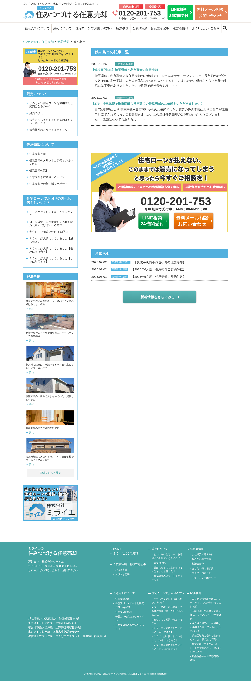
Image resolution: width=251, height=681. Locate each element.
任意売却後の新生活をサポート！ (49, 183)
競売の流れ (36, 113)
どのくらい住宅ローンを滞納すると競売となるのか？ (51, 105)
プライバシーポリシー (204, 577)
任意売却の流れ (38, 170)
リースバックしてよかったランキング (51, 213)
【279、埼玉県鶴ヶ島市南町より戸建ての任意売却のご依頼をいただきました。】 (147, 103)
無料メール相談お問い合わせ (210, 12)
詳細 (31, 309)
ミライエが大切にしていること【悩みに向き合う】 (51, 250)
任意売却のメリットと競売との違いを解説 (51, 162)
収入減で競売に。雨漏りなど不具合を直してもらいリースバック (205, 627)
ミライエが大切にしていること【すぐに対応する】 (51, 260)
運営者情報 (180, 28)
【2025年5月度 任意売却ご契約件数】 (138, 276)
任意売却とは (37, 153)
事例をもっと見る (50, 472)
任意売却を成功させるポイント (48, 177)
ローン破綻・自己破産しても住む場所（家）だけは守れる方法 (51, 223)
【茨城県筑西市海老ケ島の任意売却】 (138, 262)
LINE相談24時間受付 (178, 12)
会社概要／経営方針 (202, 554)
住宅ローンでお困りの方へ (93, 28)
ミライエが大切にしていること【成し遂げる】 (51, 240)
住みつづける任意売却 (72, 12)
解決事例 (122, 28)
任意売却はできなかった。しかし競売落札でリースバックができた (205, 648)
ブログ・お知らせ (201, 573)
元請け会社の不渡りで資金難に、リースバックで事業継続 (205, 615)
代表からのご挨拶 (201, 559)
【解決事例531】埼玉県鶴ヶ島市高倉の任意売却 (124, 70)
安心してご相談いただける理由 (48, 231)
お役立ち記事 (122, 574)
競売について (62, 28)
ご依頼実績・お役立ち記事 (150, 28)
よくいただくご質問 (206, 28)
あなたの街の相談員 (202, 568)
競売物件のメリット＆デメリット (49, 129)
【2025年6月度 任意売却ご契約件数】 (138, 269)
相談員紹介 (198, 563)
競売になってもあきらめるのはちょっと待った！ (51, 121)
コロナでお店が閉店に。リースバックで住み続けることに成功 (205, 602)
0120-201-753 (140, 13)
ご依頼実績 (121, 569)
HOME (117, 548)
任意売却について (37, 28)
